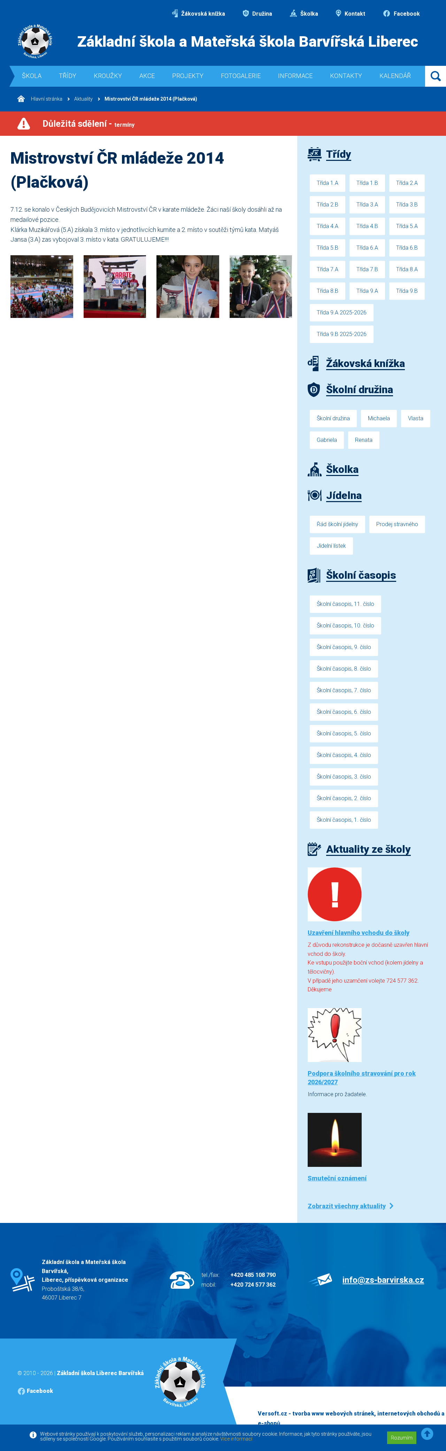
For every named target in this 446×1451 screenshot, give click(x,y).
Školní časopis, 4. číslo (344, 755)
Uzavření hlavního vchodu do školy (358, 932)
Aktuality (83, 99)
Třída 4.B (367, 226)
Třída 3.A (367, 204)
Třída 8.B (327, 291)
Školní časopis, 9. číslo (344, 647)
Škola (31, 75)
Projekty (187, 75)
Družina (261, 13)
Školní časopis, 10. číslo (345, 625)
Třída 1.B (367, 183)
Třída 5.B (327, 247)
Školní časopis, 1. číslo (344, 820)
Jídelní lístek (331, 546)
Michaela (379, 418)
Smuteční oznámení (337, 1178)
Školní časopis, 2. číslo (344, 798)
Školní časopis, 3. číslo (344, 776)
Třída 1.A (327, 183)
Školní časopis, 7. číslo (344, 690)
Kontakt (354, 13)
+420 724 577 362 (253, 1284)
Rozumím (402, 1438)
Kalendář (395, 75)
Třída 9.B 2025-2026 (342, 334)
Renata (363, 440)
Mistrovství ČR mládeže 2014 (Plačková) (151, 99)
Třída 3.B (407, 204)
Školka (308, 13)
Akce (147, 75)
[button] (427, 1434)
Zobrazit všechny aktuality (347, 1206)
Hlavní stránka (46, 99)
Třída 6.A (367, 247)
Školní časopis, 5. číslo (344, 733)
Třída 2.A (407, 183)
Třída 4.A (327, 226)
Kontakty (346, 75)
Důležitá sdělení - (88, 124)
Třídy (67, 75)
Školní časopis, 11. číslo (345, 604)
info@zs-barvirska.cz (383, 1280)
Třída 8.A (407, 269)
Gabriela (327, 440)
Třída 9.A (367, 291)
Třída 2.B (327, 204)
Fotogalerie (241, 75)
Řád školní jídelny (337, 524)
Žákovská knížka (202, 13)
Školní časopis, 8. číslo (344, 668)
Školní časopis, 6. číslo (344, 712)
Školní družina (333, 418)
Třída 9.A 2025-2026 (342, 312)
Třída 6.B (407, 247)
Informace (295, 75)
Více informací (236, 1439)
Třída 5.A (407, 226)
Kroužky (108, 75)
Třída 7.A (327, 269)
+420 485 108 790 (253, 1275)
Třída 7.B (367, 269)
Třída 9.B (407, 291)
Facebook (406, 13)
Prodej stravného (397, 524)
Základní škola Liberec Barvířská (100, 1373)
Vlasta (415, 418)
